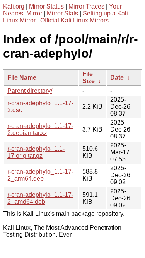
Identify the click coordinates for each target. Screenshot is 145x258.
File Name (21, 77)
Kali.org (13, 6)
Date (117, 77)
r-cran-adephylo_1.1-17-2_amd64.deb (40, 198)
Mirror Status (46, 6)
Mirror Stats (62, 13)
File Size (88, 77)
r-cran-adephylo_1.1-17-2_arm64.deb (40, 175)
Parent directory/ (29, 90)
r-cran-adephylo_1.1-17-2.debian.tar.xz (40, 129)
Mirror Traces (86, 6)
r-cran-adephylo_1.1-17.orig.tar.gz (36, 152)
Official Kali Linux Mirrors (74, 20)
